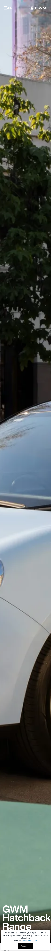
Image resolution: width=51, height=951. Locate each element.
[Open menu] (8, 8)
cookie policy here (29, 940)
